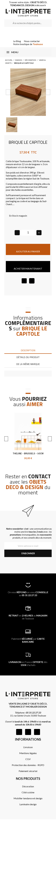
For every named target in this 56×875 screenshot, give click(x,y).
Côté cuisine (28, 792)
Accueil (8, 60)
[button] (8, 92)
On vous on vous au (28, 594)
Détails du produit (28, 357)
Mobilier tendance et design (28, 798)
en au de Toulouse (28, 617)
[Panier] (32, 33)
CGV (27, 759)
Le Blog (17, 41)
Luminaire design (28, 804)
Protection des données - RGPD (28, 765)
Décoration (30, 60)
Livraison (28, 747)
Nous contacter (32, 41)
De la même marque (28, 364)
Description (28, 350)
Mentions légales (28, 753)
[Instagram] (28, 732)
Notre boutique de (28, 44)
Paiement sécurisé (28, 771)
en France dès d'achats (28, 663)
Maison (18, 60)
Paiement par (28, 640)
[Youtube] (37, 732)
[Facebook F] (19, 732)
